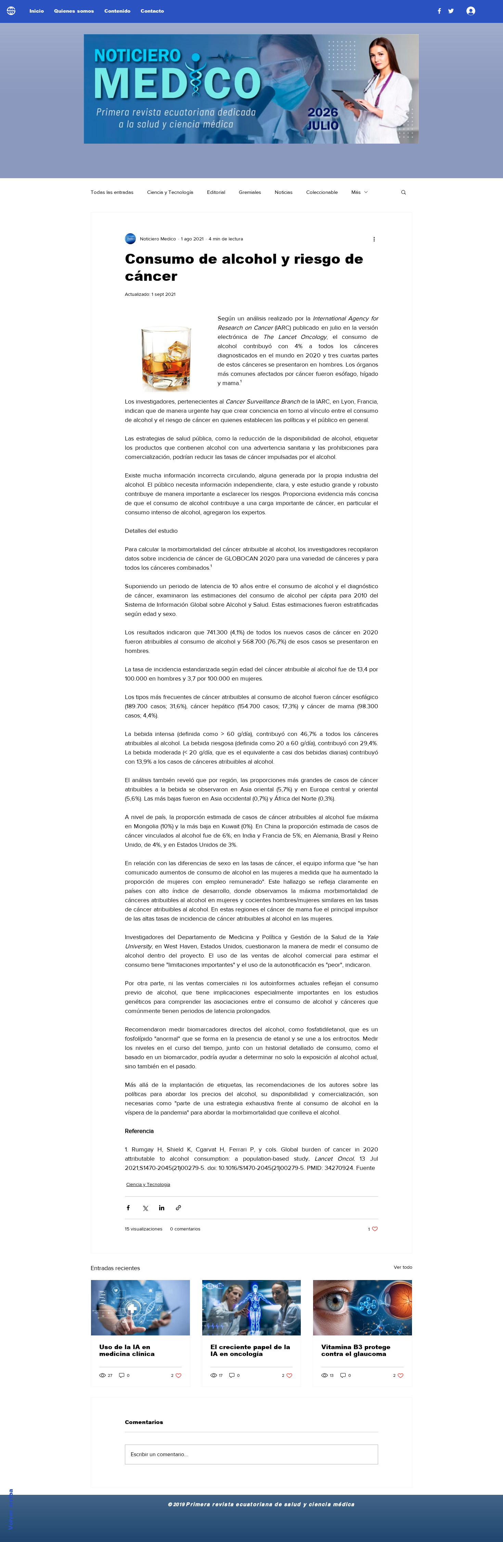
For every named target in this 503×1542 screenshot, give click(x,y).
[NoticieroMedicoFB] (439, 11)
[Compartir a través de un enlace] (178, 1207)
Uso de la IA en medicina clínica (127, 1350)
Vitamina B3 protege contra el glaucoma (355, 1350)
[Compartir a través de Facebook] (128, 1207)
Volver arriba (11, 1509)
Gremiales (250, 192)
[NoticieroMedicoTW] (451, 11)
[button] (403, 192)
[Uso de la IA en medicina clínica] (140, 1307)
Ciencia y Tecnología (170, 192)
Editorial (216, 192)
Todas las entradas (112, 192)
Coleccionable (322, 192)
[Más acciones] (374, 239)
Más (356, 192)
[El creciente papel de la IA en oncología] (251, 1307)
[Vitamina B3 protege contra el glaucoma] (362, 1307)
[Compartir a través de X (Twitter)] (145, 1207)
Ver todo (403, 1267)
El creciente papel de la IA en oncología (250, 1350)
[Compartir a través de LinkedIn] (161, 1207)
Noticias (284, 192)
